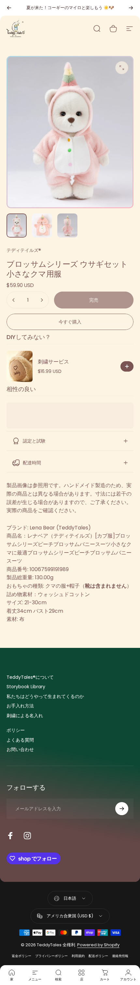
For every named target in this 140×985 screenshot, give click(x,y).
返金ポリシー (21, 955)
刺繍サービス (53, 361)
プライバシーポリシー (51, 955)
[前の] (9, 8)
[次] (131, 8)
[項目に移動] (17, 225)
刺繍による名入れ (25, 716)
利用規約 (78, 955)
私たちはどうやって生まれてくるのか (45, 697)
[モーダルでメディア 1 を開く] (121, 67)
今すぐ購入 (70, 322)
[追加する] (126, 366)
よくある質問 (20, 740)
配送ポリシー (98, 955)
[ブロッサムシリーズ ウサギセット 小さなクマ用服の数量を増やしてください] (42, 300)
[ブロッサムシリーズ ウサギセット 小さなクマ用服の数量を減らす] (14, 300)
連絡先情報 (120, 955)
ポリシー (16, 730)
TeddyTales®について (30, 677)
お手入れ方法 (20, 706)
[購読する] (121, 808)
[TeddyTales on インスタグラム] (27, 836)
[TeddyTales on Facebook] (10, 836)
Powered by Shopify (98, 945)
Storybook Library (26, 687)
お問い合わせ (20, 750)
